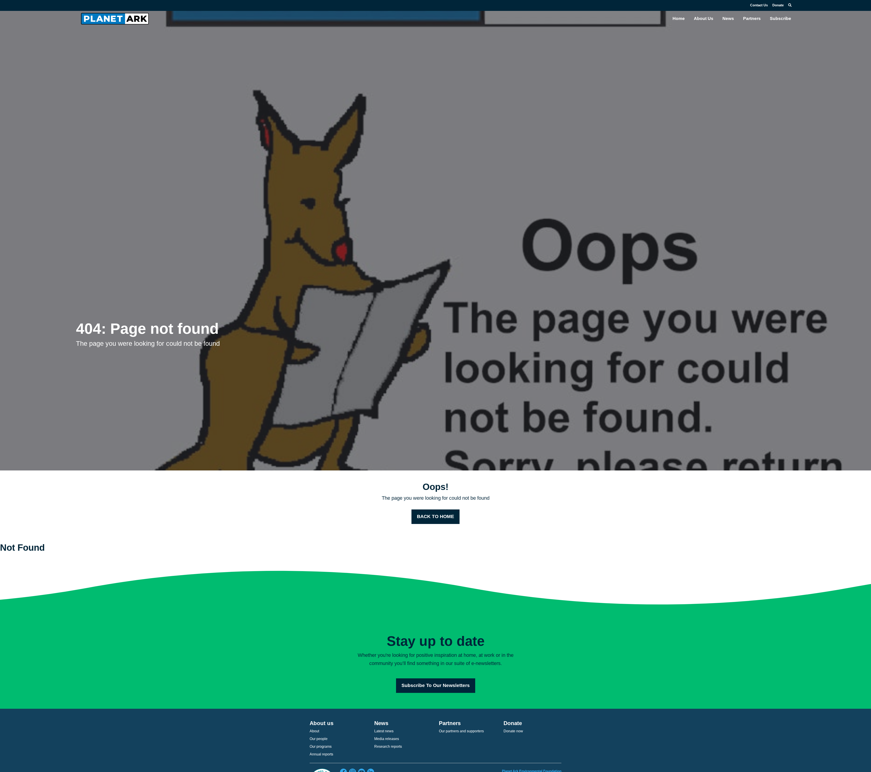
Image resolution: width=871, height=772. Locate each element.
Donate (778, 5)
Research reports (388, 746)
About (314, 731)
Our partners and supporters (461, 731)
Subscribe (780, 18)
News (728, 18)
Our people (319, 739)
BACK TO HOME (435, 516)
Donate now (513, 731)
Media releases (386, 739)
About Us (703, 18)
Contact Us (759, 5)
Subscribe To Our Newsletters (435, 685)
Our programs (321, 746)
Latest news (384, 731)
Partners (752, 18)
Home (679, 18)
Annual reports (321, 754)
